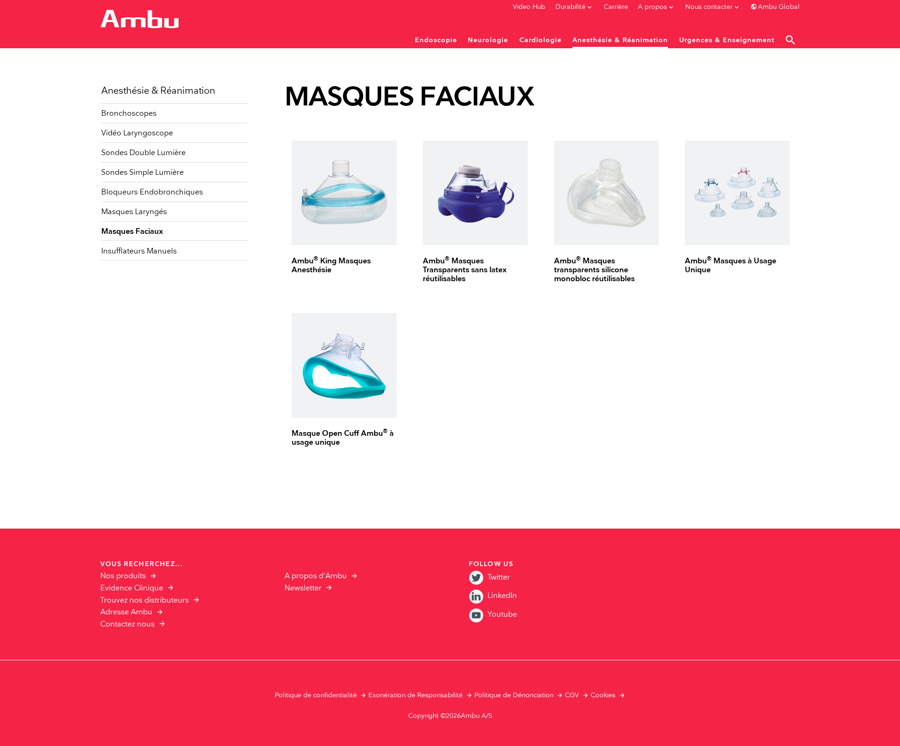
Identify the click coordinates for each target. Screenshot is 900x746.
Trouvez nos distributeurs (144, 600)
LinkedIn (502, 595)
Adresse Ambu (126, 612)
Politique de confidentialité (316, 695)
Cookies (603, 695)
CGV (572, 695)
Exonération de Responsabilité (415, 695)
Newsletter (303, 588)
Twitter (499, 577)
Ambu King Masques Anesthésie (331, 266)
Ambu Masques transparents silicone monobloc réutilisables (594, 270)
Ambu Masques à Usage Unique (730, 266)
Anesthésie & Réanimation (158, 91)
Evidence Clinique (131, 588)
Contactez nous (127, 624)
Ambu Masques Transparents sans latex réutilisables (465, 270)
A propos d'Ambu (316, 576)
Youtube (502, 614)
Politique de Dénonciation (514, 695)
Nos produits (123, 576)
